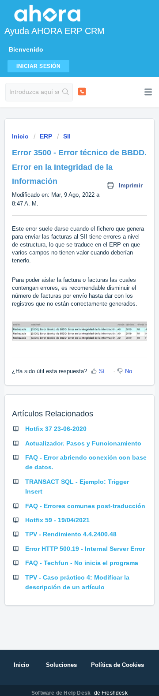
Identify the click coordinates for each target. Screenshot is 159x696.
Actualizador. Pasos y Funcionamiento (83, 443)
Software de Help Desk (61, 693)
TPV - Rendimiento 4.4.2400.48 (71, 534)
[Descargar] (63, 347)
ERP (46, 136)
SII (67, 136)
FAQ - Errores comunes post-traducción (85, 505)
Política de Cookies (117, 665)
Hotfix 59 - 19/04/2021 (57, 520)
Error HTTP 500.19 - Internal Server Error (85, 548)
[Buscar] (65, 92)
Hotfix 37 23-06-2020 (56, 428)
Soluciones (61, 665)
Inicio (21, 136)
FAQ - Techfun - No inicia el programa (81, 562)
